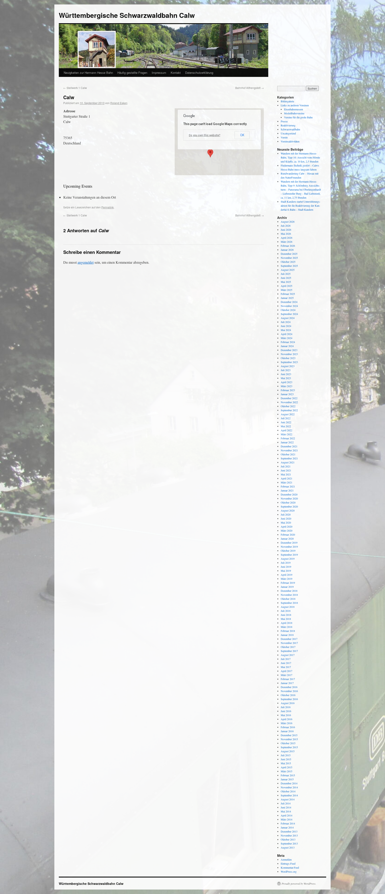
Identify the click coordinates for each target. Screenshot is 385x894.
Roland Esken (118, 103)
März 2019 (286, 578)
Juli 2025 (286, 273)
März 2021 (286, 482)
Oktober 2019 (288, 550)
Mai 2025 (286, 282)
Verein (284, 137)
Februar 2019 (288, 582)
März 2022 (286, 434)
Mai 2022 (286, 426)
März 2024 (286, 338)
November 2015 (289, 739)
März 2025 (286, 290)
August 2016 (288, 703)
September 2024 (289, 314)
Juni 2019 (286, 566)
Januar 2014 (287, 827)
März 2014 (286, 819)
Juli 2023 (286, 370)
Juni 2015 (286, 759)
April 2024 (286, 334)
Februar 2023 (288, 390)
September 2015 (289, 747)
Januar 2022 (287, 442)
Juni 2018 (286, 615)
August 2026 (288, 221)
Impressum (159, 72)
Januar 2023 (287, 394)
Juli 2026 (286, 225)
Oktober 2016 (288, 695)
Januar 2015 (287, 779)
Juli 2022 (286, 418)
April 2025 (286, 286)
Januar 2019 (287, 586)
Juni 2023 (286, 374)
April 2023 (286, 382)
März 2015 (286, 771)
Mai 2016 (286, 715)
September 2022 (289, 410)
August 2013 (288, 847)
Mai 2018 (286, 619)
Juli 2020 (286, 514)
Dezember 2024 (289, 302)
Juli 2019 (286, 562)
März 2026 (286, 241)
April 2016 (286, 719)
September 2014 (289, 795)
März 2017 (286, 675)
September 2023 (289, 362)
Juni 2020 (286, 518)
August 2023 (288, 366)
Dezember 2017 (289, 639)
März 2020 (286, 530)
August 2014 (288, 799)
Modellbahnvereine (294, 113)
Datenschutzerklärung (199, 72)
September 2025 (289, 265)
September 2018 (289, 602)
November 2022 (289, 402)
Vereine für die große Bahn (298, 117)
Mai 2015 (286, 763)
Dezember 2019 (289, 542)
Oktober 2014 (288, 791)
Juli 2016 (286, 707)
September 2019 (289, 554)
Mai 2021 (286, 474)
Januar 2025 (287, 298)
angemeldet (86, 262)
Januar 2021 (287, 490)
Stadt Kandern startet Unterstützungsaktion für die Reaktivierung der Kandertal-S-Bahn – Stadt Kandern (300, 205)
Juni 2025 (286, 278)
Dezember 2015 (289, 735)
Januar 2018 (287, 635)
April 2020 (286, 526)
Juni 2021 (286, 470)
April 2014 (286, 815)
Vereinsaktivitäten (290, 141)
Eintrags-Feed (288, 863)
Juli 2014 (286, 803)
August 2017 (288, 655)
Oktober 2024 (288, 310)
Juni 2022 (286, 422)
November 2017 (289, 643)
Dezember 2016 (289, 687)
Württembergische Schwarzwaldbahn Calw (127, 15)
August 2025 (288, 269)
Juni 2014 (286, 807)
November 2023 (289, 354)
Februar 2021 (288, 486)
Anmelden (286, 859)
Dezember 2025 (289, 253)
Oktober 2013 (288, 839)
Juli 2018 (286, 610)
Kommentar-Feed (290, 867)
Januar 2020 (287, 538)
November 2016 (289, 691)
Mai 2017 (286, 667)
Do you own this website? (204, 135)
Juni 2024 (286, 326)
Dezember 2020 (289, 494)
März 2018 (286, 627)
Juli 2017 (286, 659)
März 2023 (286, 386)
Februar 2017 (288, 679)
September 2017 (289, 651)
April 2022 (286, 430)
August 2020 (288, 510)
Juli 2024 (286, 322)
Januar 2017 (287, 683)
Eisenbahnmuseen (293, 109)
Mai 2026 (286, 233)
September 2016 (289, 699)
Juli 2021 (286, 466)
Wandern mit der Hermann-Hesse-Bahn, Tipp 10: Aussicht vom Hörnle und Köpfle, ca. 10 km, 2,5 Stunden (300, 157)
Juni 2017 (286, 663)
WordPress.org (289, 871)
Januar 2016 (287, 731)
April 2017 (286, 671)
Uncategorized (288, 133)
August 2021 (288, 462)
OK (242, 135)
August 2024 (288, 318)
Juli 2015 (286, 755)
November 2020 (289, 498)
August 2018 (288, 606)
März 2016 (286, 723)
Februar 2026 (288, 245)
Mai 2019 (286, 570)
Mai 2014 (286, 811)
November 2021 (289, 450)
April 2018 (286, 623)
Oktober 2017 (288, 647)
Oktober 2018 (288, 598)
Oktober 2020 (288, 502)
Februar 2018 (288, 631)
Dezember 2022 (289, 398)
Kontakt (176, 72)
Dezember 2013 (289, 831)
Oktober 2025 (288, 261)
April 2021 (286, 478)
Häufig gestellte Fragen (132, 72)
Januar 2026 (287, 249)
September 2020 (289, 506)
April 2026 (286, 237)
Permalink (107, 207)
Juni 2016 (286, 711)
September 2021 (289, 458)
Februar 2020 (288, 534)
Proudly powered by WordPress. (299, 883)
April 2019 (286, 574)
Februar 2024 (288, 342)
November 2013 (289, 835)
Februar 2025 (288, 294)
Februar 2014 (288, 823)
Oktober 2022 (288, 406)
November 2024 (289, 306)
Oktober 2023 (288, 358)
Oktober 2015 (288, 743)
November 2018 (289, 594)
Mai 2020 (286, 522)
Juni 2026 (286, 229)
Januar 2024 (287, 346)
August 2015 (288, 751)
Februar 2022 (288, 438)
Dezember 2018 (289, 590)
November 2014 (289, 787)
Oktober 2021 (288, 454)
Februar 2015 (288, 775)
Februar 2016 (288, 727)
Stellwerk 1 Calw (75, 88)
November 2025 (289, 257)
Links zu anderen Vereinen (295, 105)
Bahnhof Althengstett (249, 88)
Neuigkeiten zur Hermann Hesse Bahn (88, 72)
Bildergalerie (287, 101)
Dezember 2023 (289, 350)
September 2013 (289, 843)
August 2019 (288, 558)
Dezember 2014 (289, 783)
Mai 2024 (286, 330)
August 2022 (288, 414)
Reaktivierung (288, 125)
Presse (284, 121)
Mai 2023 (286, 378)
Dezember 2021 (289, 446)
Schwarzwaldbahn (290, 129)
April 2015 (286, 767)
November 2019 (289, 546)
